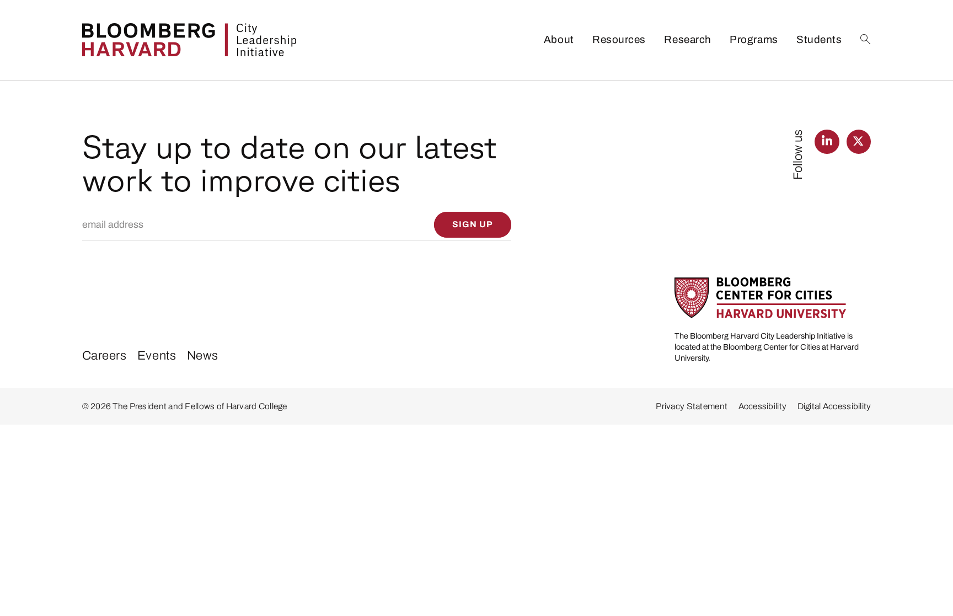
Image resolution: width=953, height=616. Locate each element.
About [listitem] (559, 39)
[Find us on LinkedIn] (827, 142)
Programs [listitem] (754, 39)
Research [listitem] (687, 39)
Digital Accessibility (834, 406)
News (202, 355)
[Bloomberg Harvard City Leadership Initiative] (189, 39)
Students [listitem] (819, 39)
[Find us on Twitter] (859, 142)
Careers (104, 355)
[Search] (865, 40)
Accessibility (762, 406)
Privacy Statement (691, 406)
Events (156, 355)
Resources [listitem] (619, 39)
